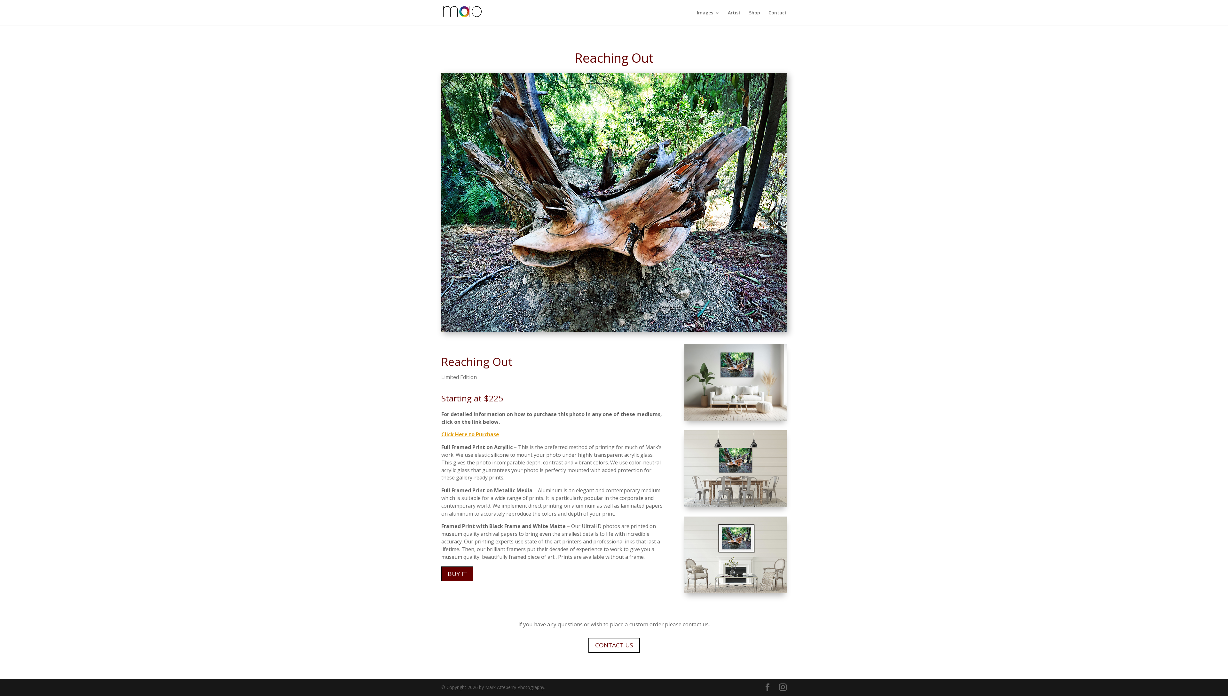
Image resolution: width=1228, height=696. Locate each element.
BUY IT (457, 574)
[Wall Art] (735, 419)
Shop (754, 13)
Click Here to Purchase (470, 434)
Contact (777, 13)
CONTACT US (614, 645)
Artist (734, 13)
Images (705, 13)
